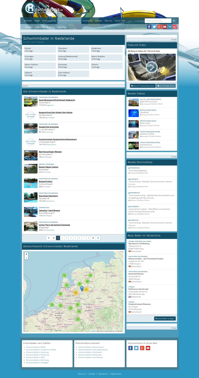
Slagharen (50, 105)
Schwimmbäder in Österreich (90, 355)
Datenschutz (116, 374)
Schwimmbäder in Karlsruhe (37, 355)
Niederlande (62, 27)
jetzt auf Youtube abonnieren (143, 86)
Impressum (103, 374)
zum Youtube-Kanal (166, 86)
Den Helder (50, 118)
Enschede (49, 132)
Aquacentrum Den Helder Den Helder (56, 112)
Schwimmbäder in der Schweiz (90, 357)
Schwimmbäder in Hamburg (37, 352)
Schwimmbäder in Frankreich (90, 352)
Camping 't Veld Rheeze (49, 210)
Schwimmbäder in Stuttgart (37, 363)
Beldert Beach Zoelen (48, 167)
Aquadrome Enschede (49, 127)
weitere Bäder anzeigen (165, 318)
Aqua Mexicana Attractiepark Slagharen (57, 100)
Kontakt (98, 21)
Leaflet (93, 331)
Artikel (37, 21)
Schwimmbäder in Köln (35, 357)
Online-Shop (120, 21)
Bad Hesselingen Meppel (50, 151)
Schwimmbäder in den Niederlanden (93, 350)
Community (87, 21)
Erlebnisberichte (49, 21)
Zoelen (48, 172)
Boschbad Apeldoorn (48, 196)
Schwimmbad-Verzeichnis (69, 21)
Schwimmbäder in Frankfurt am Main (41, 350)
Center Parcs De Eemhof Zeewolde (54, 225)
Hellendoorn (51, 144)
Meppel (48, 157)
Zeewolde (50, 230)
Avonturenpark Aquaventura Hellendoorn (58, 139)
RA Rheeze (47, 216)
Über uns (108, 21)
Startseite (28, 21)
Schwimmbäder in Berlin (36, 347)
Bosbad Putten (45, 181)
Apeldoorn (50, 201)
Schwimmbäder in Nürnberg (37, 360)
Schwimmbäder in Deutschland (91, 347)
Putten (47, 186)
